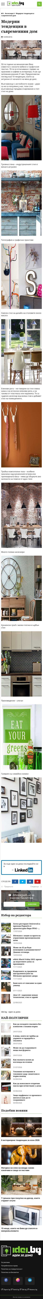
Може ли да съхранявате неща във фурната (24, 1049)
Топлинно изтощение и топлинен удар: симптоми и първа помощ (26, 1074)
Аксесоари (9, 13)
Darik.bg (16, 1289)
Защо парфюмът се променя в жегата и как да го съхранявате (27, 1097)
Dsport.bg (6, 1289)
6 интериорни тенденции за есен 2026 (20, 1140)
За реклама (5, 1262)
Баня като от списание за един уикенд (27, 984)
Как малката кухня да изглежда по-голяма (23, 1061)
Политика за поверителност (11, 1269)
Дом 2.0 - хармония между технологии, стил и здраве (25, 996)
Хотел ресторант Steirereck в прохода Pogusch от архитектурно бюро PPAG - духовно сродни (26, 926)
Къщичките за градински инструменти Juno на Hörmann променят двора (25, 973)
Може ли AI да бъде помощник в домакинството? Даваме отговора (27, 949)
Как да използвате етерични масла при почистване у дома (27, 1084)
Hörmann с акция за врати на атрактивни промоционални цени (27, 938)
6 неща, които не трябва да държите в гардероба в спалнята (25, 1038)
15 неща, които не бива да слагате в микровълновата (19, 1229)
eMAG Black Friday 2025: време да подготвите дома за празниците (27, 961)
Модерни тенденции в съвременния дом (17, 14)
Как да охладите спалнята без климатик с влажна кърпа (27, 1025)
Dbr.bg (24, 1289)
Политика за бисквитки (10, 1272)
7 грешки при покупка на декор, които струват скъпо (20, 1199)
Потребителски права (9, 1266)
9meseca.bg (33, 1289)
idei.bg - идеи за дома (10, 1011)
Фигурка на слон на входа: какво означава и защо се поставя (17, 1169)
